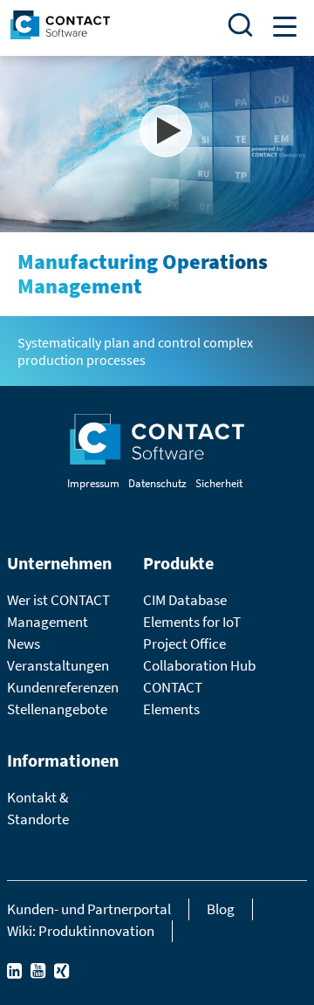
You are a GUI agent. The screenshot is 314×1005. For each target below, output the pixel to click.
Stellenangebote (57, 709)
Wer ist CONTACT (58, 599)
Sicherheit (218, 483)
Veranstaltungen (58, 665)
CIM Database (185, 599)
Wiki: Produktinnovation (80, 930)
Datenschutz (157, 483)
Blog (221, 909)
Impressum (93, 483)
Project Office (184, 643)
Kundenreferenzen (63, 687)
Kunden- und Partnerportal (89, 909)
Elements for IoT (192, 621)
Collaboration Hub (199, 665)
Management (47, 621)
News (23, 643)
